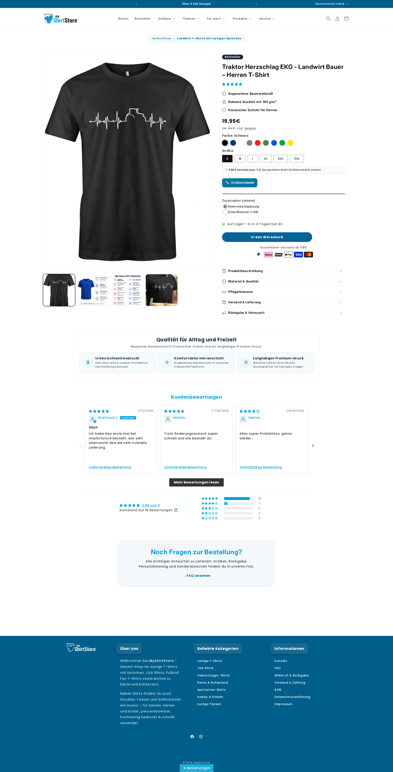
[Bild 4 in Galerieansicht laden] (162, 290)
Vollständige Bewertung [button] (110, 467)
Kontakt (280, 661)
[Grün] (282, 143)
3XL (297, 159)
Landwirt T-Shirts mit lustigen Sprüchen (209, 38)
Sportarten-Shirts (211, 690)
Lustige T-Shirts (209, 661)
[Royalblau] (274, 143)
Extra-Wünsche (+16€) (243, 212)
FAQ (277, 668)
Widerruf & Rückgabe (291, 675)
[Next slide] (312, 445)
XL (266, 159)
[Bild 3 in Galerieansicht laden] (127, 290)
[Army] (266, 143)
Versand (250, 128)
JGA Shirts (205, 668)
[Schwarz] (225, 143)
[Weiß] (241, 143)
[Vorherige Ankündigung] (136, 4)
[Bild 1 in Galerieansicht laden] (59, 290)
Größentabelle (242, 183)
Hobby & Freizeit (210, 697)
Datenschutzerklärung (292, 697)
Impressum (283, 704)
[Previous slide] (80, 445)
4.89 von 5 (151, 505)
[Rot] (258, 143)
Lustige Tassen (209, 704)
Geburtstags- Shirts (213, 675)
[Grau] (249, 143)
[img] (99, 411)
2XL (280, 159)
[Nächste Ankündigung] (256, 4)
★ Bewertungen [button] (196, 768)
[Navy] (233, 143)
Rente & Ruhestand (212, 683)
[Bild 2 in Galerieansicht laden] (93, 290)
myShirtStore (161, 38)
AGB (277, 690)
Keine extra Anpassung (243, 206)
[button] (166, 18)
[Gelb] (290, 143)
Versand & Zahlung (289, 683)
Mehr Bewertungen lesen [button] (196, 482)
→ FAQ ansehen (196, 575)
